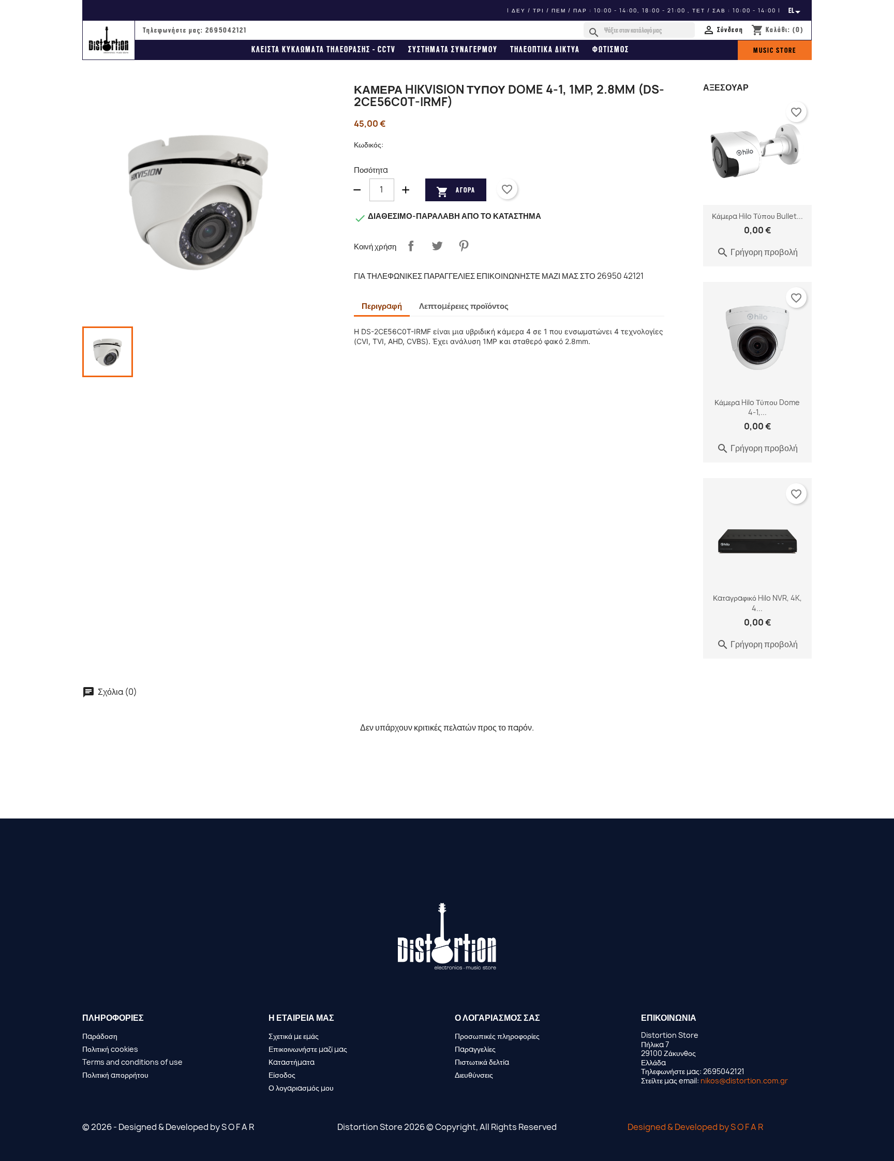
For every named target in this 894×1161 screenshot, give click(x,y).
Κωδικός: (368, 145)
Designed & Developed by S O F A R (695, 1127)
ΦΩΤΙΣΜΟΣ (610, 49)
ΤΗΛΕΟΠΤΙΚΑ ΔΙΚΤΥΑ (545, 49)
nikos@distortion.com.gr (744, 1080)
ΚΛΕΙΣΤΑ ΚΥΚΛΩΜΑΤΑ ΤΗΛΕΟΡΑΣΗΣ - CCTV (323, 49)
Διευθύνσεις (474, 1075)
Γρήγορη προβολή (757, 252)
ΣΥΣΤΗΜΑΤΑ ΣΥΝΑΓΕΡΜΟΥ (453, 49)
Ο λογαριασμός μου (301, 1088)
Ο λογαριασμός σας (497, 1017)
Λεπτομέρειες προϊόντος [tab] (464, 306)
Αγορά (455, 191)
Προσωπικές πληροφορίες (497, 1036)
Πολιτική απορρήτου (115, 1075)
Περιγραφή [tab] (382, 306)
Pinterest (463, 245)
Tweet (437, 245)
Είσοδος (282, 1075)
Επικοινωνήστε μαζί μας (308, 1049)
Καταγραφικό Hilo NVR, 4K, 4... (757, 603)
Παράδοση (99, 1036)
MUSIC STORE (774, 50)
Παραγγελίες (475, 1049)
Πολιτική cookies (110, 1049)
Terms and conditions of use (132, 1062)
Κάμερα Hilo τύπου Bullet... (757, 216)
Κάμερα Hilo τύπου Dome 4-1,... (757, 407)
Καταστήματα (292, 1062)
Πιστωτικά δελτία (482, 1062)
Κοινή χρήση (410, 245)
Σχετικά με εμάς (294, 1036)
